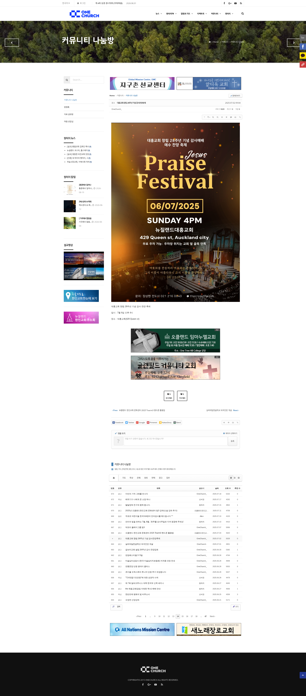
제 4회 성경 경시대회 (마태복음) (109, 3)
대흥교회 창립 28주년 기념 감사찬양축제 (131, 103)
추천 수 (237, 488)
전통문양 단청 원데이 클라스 (137, 566)
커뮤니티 (214, 13)
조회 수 (228, 488)
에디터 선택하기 (231, 433)
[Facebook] (303, 46)
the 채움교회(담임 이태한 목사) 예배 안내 (142, 589)
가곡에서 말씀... (85, 222)
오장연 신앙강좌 (132, 600)
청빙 (146, 477)
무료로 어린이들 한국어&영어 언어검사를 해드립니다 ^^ (149, 516)
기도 (124, 477)
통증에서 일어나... (86, 188)
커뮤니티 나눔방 (123, 464)
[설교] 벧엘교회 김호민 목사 (78, 146)
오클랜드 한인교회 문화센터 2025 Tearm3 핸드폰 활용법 (149, 533)
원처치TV (170, 13)
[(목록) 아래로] (226, 117)
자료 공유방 (68, 114)
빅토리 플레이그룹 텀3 (135, 527)
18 (196, 616)
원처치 (227, 13)
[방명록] (294, 43)
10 (159, 616)
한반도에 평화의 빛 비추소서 (137, 594)
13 (173, 616)
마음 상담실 (68, 121)
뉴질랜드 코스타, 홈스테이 (77, 150)
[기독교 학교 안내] (12, 43)
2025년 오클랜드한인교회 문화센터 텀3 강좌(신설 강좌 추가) (151, 510)
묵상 (131, 477)
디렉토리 (200, 13)
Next (212, 616)
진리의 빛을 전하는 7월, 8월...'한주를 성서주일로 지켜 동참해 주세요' (154, 522)
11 (164, 616)
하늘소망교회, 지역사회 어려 (78, 162)
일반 (168, 477)
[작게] (217, 117)
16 (187, 616)
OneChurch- (202, 544)
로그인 (83, 3)
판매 (153, 477)
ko (302, 37)
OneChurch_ (117, 109)
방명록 (66, 107)
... (150, 616)
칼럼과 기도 (185, 13)
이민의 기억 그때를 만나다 (136, 494)
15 (182, 616)
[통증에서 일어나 (85, 185)
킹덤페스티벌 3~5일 (134, 555)
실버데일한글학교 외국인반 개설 (139, 544)
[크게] (213, 117)
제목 (158, 488)
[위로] (222, 117)
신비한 (201, 499)
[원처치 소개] (303, 64)
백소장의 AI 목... (85, 205)
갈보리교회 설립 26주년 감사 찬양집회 (141, 550)
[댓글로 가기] (231, 117)
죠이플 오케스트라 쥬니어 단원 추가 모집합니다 (145, 572)
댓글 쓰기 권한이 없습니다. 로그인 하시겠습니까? (144, 438)
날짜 (217, 488)
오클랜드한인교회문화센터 (204, 511)
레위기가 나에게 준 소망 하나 (137, 499)
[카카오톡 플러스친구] (303, 55)
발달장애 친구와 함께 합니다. (137, 505)
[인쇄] (235, 117)
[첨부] (240, 117)
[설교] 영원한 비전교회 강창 (78, 154)
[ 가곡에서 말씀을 (85, 218)
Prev (139, 616)
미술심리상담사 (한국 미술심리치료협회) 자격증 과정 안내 (150, 561)
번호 (112, 488)
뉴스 (157, 13)
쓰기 (236, 606)
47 (206, 616)
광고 (160, 477)
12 (169, 616)
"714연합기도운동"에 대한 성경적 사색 (141, 577)
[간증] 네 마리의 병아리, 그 (77, 158)
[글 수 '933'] (114, 478)
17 (192, 616)
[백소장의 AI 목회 (85, 202)
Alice (202, 516)
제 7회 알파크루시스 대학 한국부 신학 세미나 (144, 583)
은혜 (138, 477)
